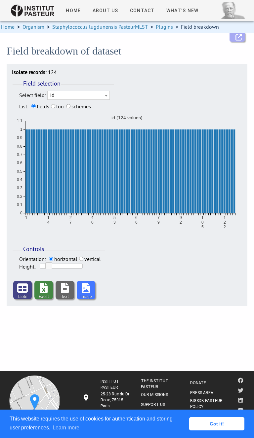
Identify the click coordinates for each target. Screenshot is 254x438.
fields (43, 106)
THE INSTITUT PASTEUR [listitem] (154, 384)
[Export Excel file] (43, 288)
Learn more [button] (66, 427)
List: (23, 106)
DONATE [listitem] (198, 383)
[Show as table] (22, 288)
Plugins (164, 26)
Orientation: (32, 259)
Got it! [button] (217, 423)
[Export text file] (64, 288)
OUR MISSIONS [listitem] (154, 394)
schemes (81, 106)
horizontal (65, 259)
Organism (33, 26)
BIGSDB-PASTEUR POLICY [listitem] (206, 403)
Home (8, 26)
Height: (27, 266)
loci (60, 106)
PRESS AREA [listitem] (201, 392)
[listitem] (106, 400)
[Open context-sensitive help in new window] (237, 37)
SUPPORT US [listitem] (153, 404)
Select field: (32, 95)
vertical (92, 259)
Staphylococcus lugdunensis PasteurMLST (100, 26)
